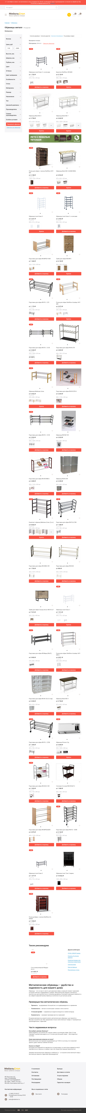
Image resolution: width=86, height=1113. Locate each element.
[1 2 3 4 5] (41, 102)
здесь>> (52, 3)
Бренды (60, 1069)
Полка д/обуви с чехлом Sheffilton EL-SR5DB (40, 917)
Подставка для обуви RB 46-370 (65, 347)
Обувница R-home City (62, 742)
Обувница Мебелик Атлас (36, 391)
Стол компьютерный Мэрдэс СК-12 (39, 968)
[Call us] (69, 15)
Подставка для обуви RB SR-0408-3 (39, 478)
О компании (36, 1069)
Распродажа (36, 1082)
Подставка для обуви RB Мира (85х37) (40, 653)
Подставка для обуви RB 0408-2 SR (39, 566)
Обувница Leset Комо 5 (36, 216)
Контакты (35, 1072)
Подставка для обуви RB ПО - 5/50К (66, 829)
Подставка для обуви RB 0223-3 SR (39, 786)
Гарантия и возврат (63, 1082)
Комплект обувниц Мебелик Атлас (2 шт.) (41, 522)
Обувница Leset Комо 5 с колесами (66, 216)
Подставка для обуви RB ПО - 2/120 (39, 347)
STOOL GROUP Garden (74, 953)
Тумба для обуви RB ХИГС (63, 258)
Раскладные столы (73, 970)
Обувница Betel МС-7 (62, 116)
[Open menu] (6, 15)
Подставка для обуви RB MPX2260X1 (40, 829)
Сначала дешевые (35, 36)
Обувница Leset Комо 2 (36, 873)
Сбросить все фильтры (13, 127)
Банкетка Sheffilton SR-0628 (64, 72)
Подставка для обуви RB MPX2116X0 (40, 258)
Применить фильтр (13, 124)
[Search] (56, 7)
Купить (68, 87)
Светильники (72, 964)
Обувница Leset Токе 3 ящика (65, 873)
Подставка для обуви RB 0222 (65, 566)
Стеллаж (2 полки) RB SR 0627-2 (65, 786)
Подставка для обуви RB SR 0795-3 (66, 391)
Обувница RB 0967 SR (62, 435)
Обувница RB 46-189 (62, 478)
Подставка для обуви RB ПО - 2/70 (39, 302)
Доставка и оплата (63, 1072)
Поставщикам (36, 1079)
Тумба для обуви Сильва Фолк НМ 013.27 (41, 609)
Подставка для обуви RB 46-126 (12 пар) (40, 698)
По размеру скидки (69, 36)
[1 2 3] (41, 245)
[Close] (20, 37)
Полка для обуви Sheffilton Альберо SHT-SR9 (68, 303)
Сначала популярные (57, 36)
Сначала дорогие (45, 36)
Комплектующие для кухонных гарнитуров (74, 961)
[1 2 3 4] (68, 334)
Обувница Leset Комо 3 (63, 609)
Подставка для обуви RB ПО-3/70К (66, 522)
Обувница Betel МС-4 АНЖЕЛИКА (66, 171)
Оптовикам (35, 1076)
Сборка (59, 1079)
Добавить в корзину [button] (41, 87)
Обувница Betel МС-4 (35, 116)
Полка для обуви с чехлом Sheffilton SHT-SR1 (41, 171)
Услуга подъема (62, 1076)
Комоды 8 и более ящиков (73, 956)
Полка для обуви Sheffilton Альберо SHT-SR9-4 (68, 654)
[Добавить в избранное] (52, 68)
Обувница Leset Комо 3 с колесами (39, 72)
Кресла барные (72, 967)
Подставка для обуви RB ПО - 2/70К (39, 742)
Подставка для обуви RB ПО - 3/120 (39, 435)
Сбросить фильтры (48, 43)
